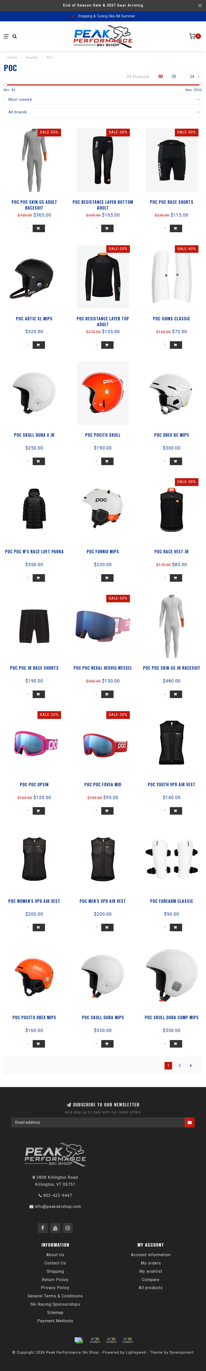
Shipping (55, 1271)
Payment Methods (55, 1320)
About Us (55, 1254)
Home (12, 57)
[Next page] (191, 1065)
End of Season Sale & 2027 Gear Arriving (103, 5)
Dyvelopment (182, 1352)
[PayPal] (111, 1340)
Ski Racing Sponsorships (55, 1304)
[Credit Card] (78, 1340)
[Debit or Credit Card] (95, 1340)
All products (151, 1287)
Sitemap (55, 1312)
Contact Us (55, 1263)
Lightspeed (136, 1352)
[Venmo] (127, 1340)
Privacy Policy (55, 1287)
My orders (151, 1263)
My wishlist (150, 1271)
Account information (151, 1254)
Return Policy (55, 1279)
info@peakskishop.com (58, 1206)
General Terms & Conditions (55, 1296)
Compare (151, 1279)
